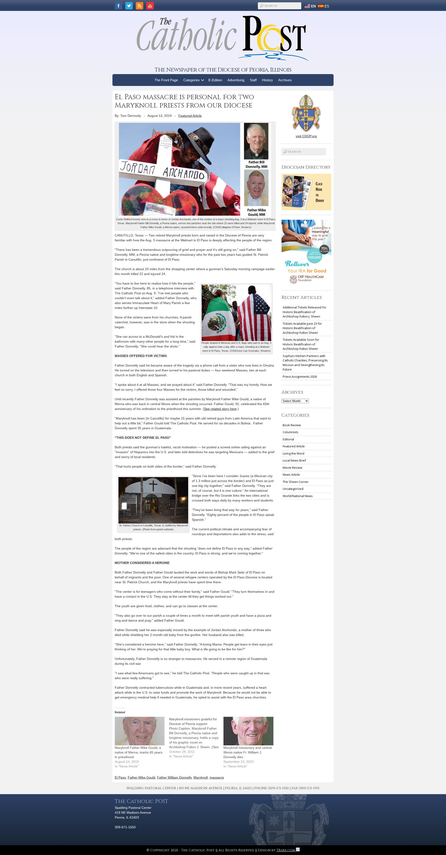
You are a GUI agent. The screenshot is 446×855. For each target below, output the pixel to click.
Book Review (292, 425)
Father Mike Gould (141, 777)
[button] (203, 80)
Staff (253, 80)
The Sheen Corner (295, 482)
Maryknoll (200, 777)
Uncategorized (293, 489)
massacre (217, 777)
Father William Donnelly (174, 777)
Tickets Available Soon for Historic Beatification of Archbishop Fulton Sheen (301, 344)
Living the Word (293, 453)
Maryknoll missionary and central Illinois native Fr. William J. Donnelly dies (247, 752)
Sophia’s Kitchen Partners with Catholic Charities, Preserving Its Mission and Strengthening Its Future (305, 363)
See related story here (220, 409)
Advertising (235, 80)
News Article (291, 474)
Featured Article (190, 116)
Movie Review (292, 467)
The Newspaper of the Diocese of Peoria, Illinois (223, 70)
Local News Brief (294, 460)
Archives (285, 80)
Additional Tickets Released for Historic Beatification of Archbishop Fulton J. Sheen (304, 311)
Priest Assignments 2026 (300, 376)
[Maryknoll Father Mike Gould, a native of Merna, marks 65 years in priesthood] (139, 731)
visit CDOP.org (306, 136)
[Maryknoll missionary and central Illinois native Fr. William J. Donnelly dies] (248, 731)
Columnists (290, 432)
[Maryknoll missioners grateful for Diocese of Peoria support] (196, 738)
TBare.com (286, 850)
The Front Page (166, 80)
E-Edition (215, 80)
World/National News (298, 496)
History (267, 80)
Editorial (288, 439)
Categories (191, 80)
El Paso (120, 777)
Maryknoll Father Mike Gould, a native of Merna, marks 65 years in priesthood (138, 752)
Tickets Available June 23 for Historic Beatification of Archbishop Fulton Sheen (302, 328)
